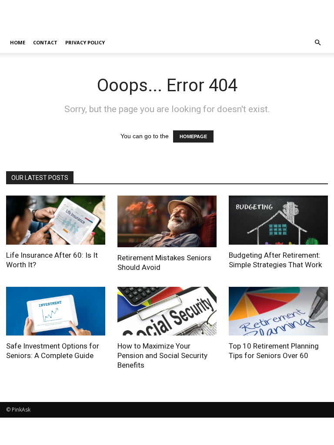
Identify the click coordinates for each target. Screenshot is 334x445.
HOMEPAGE (193, 136)
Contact (45, 42)
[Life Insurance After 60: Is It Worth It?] (55, 220)
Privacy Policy (85, 42)
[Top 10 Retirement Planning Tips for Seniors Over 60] (278, 311)
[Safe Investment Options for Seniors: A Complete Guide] (55, 311)
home (17, 42)
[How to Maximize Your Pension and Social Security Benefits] (167, 311)
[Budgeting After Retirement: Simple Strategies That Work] (278, 220)
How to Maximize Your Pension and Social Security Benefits (162, 355)
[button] (317, 43)
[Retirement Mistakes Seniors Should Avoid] (167, 221)
